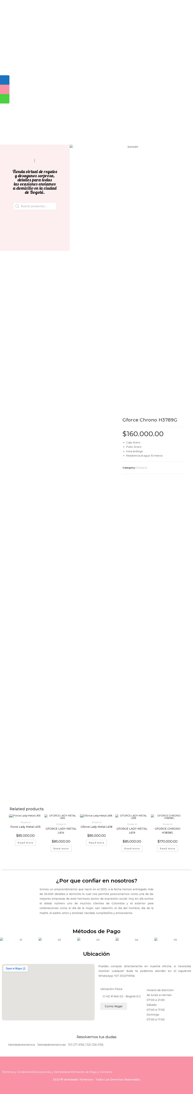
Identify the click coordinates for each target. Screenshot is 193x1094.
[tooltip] (4, 80)
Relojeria (141, 467)
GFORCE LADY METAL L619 (131, 830)
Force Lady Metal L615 (25, 826)
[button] (73, 147)
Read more (25, 842)
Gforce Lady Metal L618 (96, 826)
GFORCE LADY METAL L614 (61, 830)
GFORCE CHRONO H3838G (167, 830)
